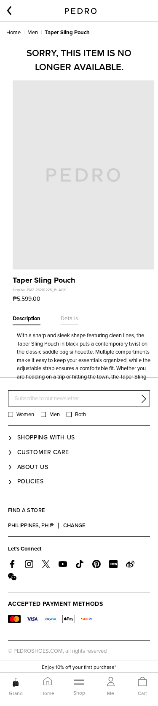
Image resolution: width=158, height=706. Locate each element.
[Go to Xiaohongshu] (113, 564)
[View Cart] (142, 682)
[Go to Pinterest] (96, 564)
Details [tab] (69, 318)
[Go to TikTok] (79, 564)
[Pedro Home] (80, 10)
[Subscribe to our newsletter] (143, 399)
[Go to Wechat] (12, 576)
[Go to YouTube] (63, 564)
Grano (16, 693)
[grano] (16, 682)
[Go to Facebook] (12, 564)
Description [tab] (26, 318)
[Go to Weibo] (130, 564)
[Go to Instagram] (29, 564)
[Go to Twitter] (46, 564)
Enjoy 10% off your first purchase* (79, 667)
